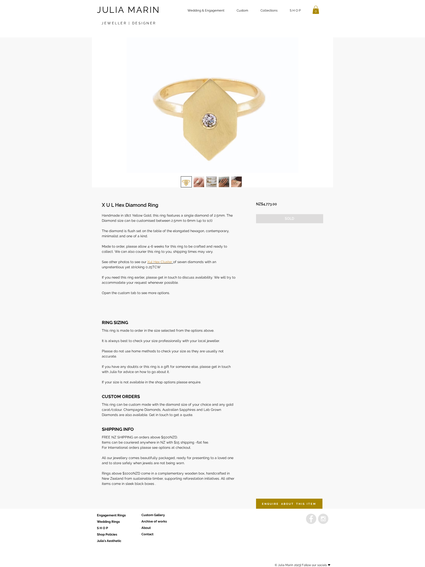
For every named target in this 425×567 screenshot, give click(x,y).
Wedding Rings (108, 521)
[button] (242, 10)
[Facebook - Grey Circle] (311, 519)
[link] (315, 10)
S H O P (102, 528)
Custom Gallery (153, 515)
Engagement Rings (111, 515)
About (146, 528)
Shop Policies (107, 534)
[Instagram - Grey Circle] (323, 519)
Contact (147, 534)
